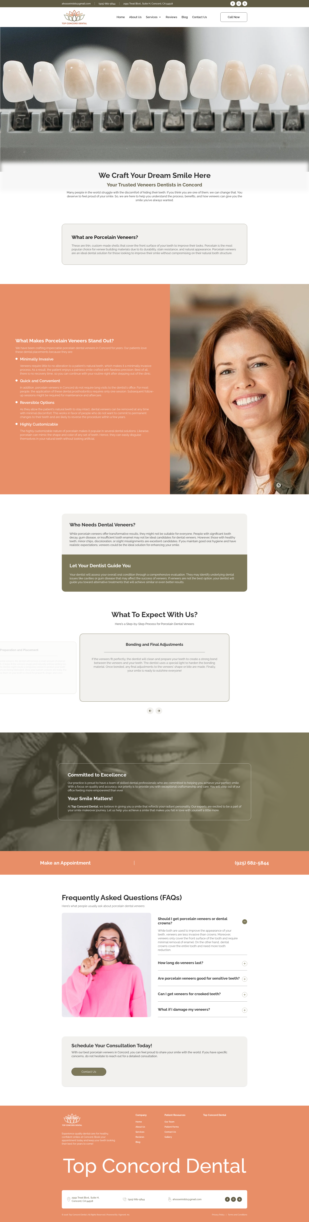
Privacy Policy (218, 1215)
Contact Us (199, 17)
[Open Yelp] (244, 3)
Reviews (171, 17)
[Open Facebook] (232, 3)
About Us (135, 17)
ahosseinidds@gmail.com (76, 3)
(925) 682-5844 (107, 3)
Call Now (234, 17)
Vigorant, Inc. (124, 1215)
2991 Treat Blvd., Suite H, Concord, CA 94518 (148, 3)
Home (121, 17)
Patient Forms (172, 1127)
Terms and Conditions (237, 1215)
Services (152, 17)
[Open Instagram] (238, 3)
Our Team (169, 1121)
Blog (185, 17)
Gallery (168, 1137)
